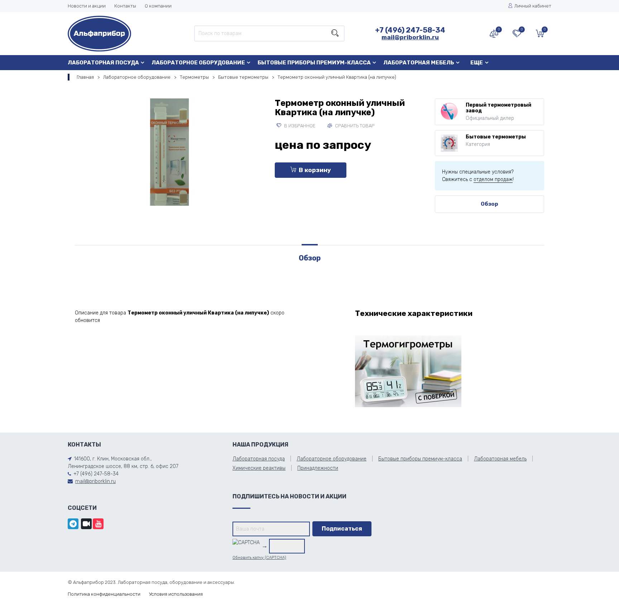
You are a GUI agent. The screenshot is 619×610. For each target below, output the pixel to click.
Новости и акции (87, 6)
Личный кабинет (532, 6)
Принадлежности (317, 468)
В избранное (299, 125)
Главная (85, 77)
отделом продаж (493, 179)
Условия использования (176, 594)
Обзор (489, 204)
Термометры (194, 77)
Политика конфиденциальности (104, 594)
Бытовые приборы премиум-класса (314, 62)
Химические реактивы (258, 468)
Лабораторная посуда (103, 62)
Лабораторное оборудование (198, 62)
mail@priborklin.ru (410, 37)
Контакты (125, 6)
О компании (158, 6)
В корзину (315, 170)
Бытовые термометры (243, 77)
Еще (476, 62)
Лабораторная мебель (418, 62)
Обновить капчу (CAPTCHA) (259, 557)
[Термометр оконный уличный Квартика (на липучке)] (169, 152)
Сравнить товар (354, 125)
